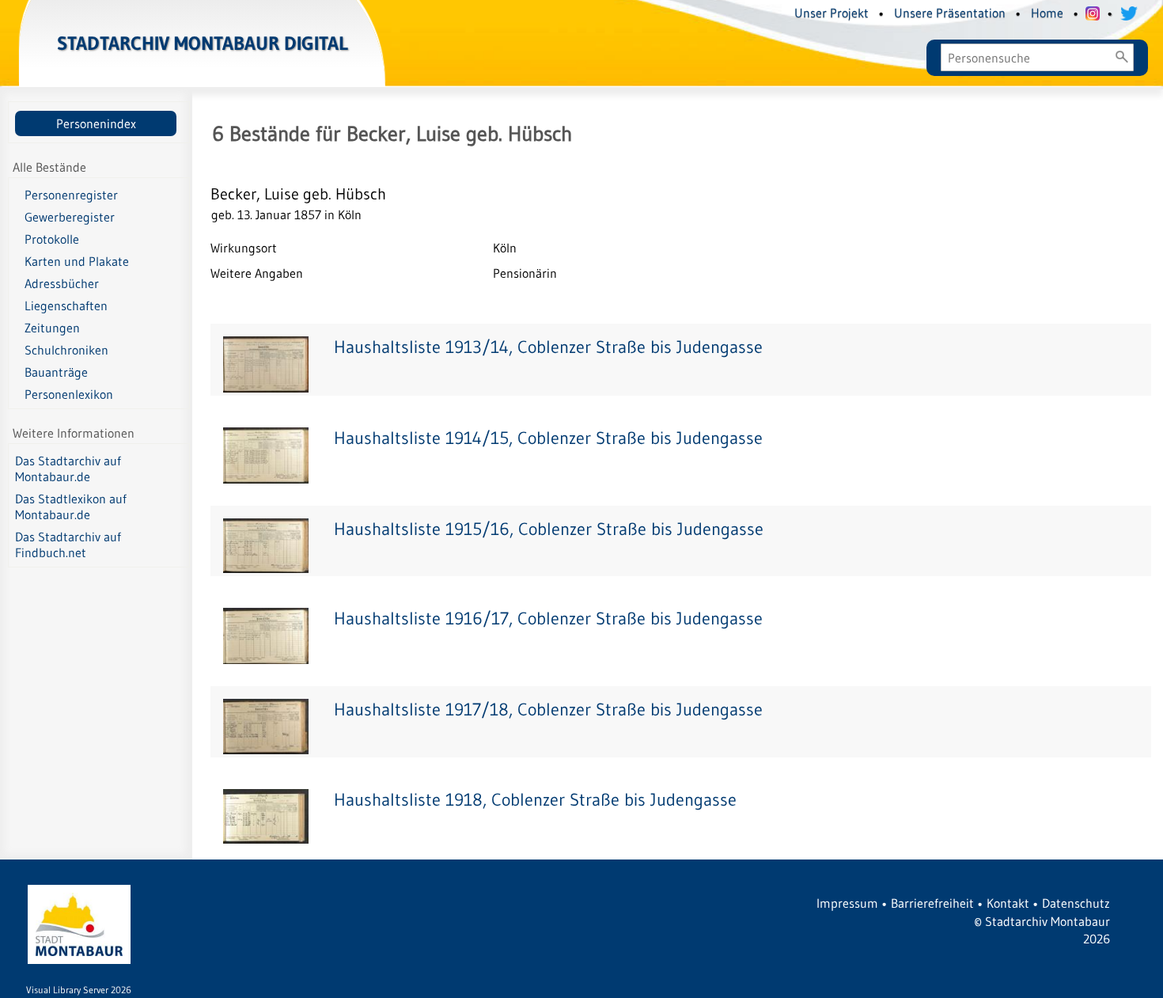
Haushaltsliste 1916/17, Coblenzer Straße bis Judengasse (548, 618)
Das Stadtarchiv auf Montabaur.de (68, 468)
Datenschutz (1076, 903)
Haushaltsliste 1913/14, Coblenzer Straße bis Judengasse (548, 347)
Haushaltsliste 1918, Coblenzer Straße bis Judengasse (535, 799)
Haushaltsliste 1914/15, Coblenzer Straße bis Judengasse (548, 438)
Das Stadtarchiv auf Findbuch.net (68, 544)
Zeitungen (52, 328)
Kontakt (1008, 903)
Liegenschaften (66, 305)
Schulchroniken (66, 350)
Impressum (847, 903)
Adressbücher (62, 283)
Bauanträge (56, 372)
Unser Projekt (831, 13)
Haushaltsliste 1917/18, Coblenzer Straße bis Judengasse (548, 709)
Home (1047, 13)
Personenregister (71, 195)
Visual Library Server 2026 (78, 990)
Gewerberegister (70, 217)
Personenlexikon (69, 394)
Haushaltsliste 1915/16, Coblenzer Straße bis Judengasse (548, 529)
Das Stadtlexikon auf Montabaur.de (71, 506)
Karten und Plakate (77, 261)
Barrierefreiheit (932, 903)
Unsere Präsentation (950, 13)
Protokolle (52, 239)
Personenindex (96, 123)
